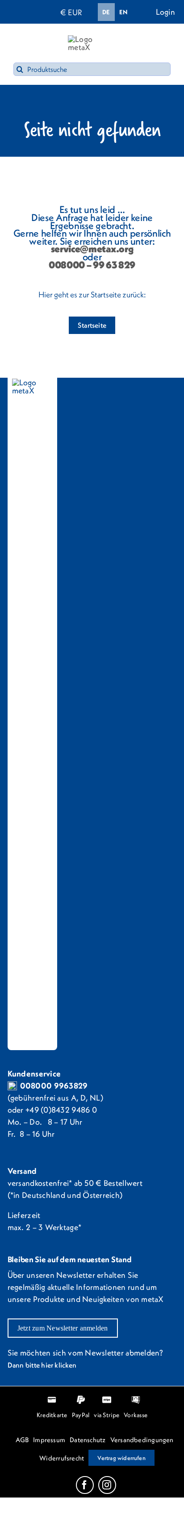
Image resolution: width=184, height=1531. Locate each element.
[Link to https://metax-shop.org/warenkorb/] (160, 43)
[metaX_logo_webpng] (92, 39)
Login (165, 12)
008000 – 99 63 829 (92, 265)
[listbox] (115, 12)
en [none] (123, 12)
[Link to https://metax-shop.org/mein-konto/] (148, 11)
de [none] (106, 12)
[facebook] (85, 1485)
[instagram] (107, 1485)
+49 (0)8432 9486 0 (61, 1110)
